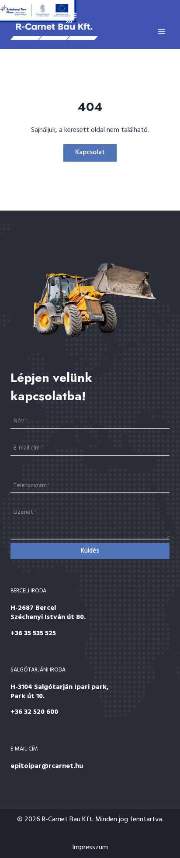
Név (20, 421)
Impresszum (90, 847)
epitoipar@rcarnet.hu (46, 766)
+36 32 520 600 (34, 712)
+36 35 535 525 (33, 633)
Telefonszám (32, 485)
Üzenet (25, 512)
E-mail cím (28, 448)
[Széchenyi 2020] (38, 11)
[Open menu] (161, 31)
